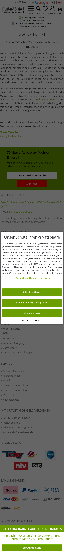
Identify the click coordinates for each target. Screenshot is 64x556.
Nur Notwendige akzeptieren (32, 302)
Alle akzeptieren (32, 292)
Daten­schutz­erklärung (26, 278)
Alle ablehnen (32, 313)
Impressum (44, 278)
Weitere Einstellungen (32, 320)
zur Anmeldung (32, 547)
